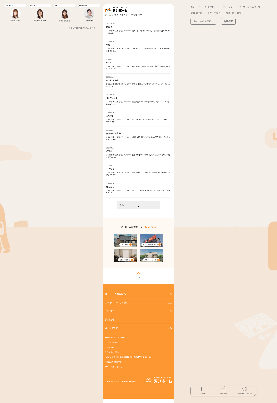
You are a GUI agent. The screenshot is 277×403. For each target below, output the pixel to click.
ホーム (108, 14)
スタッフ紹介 (214, 13)
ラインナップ (226, 7)
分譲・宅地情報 (233, 13)
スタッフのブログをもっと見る (84, 27)
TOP (138, 277)
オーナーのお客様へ (203, 21)
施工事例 (210, 7)
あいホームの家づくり (249, 7)
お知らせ (195, 7)
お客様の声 (196, 13)
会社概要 (228, 21)
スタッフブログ (120, 14)
